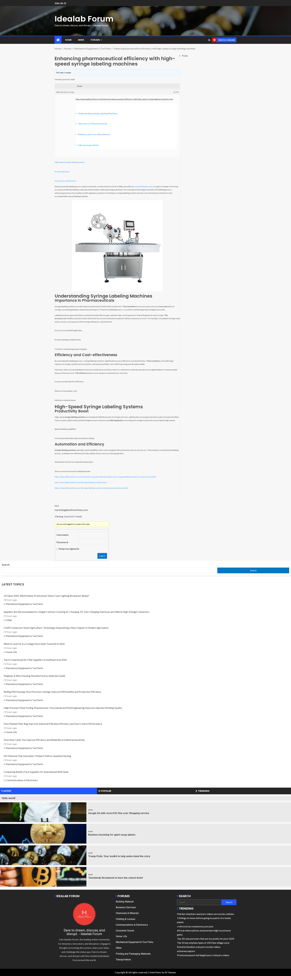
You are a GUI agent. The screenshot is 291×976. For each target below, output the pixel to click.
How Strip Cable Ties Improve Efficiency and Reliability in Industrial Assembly (44, 739)
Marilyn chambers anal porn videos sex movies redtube (205, 913)
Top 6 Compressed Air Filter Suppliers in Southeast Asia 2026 (35, 659)
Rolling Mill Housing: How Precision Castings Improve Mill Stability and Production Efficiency (52, 691)
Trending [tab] (203, 790)
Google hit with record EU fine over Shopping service (118, 813)
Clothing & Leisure (125, 919)
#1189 (176, 92)
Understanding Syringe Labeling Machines (98, 113)
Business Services (126, 907)
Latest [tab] (7, 790)
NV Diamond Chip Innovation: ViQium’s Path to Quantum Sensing (37, 755)
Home (68, 39)
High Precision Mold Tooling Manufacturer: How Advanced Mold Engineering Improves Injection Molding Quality (63, 707)
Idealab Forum (84, 18)
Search (6, 564)
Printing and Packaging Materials (133, 953)
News (81, 39)
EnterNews (155, 972)
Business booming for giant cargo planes (111, 834)
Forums (95, 39)
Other (9, 620)
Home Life (11, 652)
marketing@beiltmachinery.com (71, 509)
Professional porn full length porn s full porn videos (203, 955)
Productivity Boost (62, 171)
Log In (102, 556)
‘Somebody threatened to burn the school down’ (115, 877)
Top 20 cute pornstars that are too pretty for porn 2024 (205, 938)
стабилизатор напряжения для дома (195, 926)
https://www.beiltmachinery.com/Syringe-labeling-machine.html (81, 482)
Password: (63, 542)
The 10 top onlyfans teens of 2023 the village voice (203, 942)
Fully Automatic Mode (88, 145)
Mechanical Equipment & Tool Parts (24, 603)
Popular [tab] (106, 790)
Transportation (123, 959)
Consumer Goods (125, 930)
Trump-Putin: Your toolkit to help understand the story (119, 856)
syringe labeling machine (144, 186)
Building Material (125, 901)
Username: (63, 534)
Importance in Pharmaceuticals (92, 123)
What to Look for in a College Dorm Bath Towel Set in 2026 (34, 643)
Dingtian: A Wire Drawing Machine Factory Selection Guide (34, 675)
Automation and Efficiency (65, 181)
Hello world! (8, 798)
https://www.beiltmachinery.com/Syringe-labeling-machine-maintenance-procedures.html (91, 488)
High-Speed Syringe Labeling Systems (70, 162)
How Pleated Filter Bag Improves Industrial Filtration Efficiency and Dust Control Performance (53, 723)
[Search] (209, 40)
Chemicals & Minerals (127, 913)
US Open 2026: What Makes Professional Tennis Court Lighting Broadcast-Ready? (46, 595)
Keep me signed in (69, 548)
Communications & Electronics (22, 780)
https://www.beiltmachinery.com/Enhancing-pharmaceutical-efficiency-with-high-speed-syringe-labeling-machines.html (124, 99)
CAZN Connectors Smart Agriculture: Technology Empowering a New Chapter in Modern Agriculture (56, 627)
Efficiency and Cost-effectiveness (94, 134)
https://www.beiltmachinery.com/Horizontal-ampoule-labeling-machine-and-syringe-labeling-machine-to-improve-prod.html (105, 477)
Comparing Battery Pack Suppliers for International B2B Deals (36, 771)
